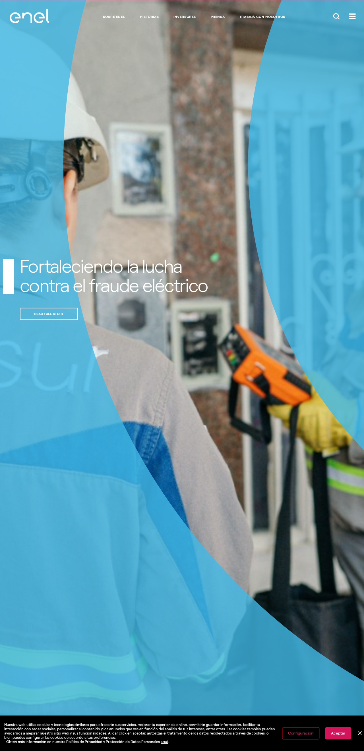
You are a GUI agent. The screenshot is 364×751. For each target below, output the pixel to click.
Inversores (184, 17)
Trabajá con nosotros (262, 17)
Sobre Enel (114, 17)
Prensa (218, 17)
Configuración (300, 733)
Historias (149, 17)
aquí (164, 742)
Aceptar (338, 733)
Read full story (162, 314)
